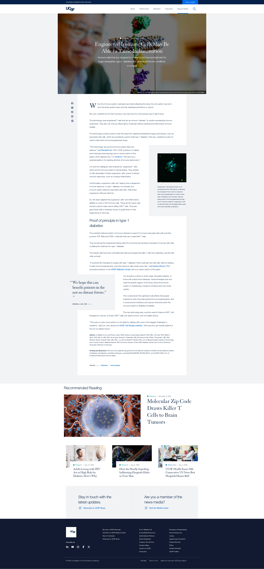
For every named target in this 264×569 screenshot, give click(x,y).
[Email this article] (72, 116)
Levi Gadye (133, 66)
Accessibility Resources (147, 533)
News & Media (182, 9)
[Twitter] (90, 547)
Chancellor (143, 551)
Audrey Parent (159, 266)
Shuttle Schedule (175, 548)
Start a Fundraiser (109, 536)
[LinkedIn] (68, 547)
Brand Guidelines (145, 539)
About (133, 9)
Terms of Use (153, 560)
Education (169, 9)
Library (171, 536)
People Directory (175, 542)
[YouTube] (73, 547)
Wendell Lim (106, 150)
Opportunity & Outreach (177, 539)
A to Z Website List (145, 529)
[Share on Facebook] (72, 103)
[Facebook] (84, 547)
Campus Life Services (146, 542)
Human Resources (175, 533)
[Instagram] (79, 547)
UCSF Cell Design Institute (130, 325)
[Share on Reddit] (72, 112)
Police (171, 545)
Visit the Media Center (158, 508)
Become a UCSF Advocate (112, 529)
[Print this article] (72, 121)
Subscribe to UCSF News (94, 508)
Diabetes (104, 365)
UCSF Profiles (174, 551)
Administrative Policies (146, 536)
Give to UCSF (190, 2)
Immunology (115, 365)
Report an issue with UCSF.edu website (173, 560)
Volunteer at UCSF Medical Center (114, 533)
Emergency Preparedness (178, 529)
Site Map (143, 560)
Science (118, 157)
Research (157, 9)
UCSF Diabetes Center (121, 269)
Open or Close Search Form (194, 9)
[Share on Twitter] (72, 108)
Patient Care (144, 9)
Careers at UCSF (145, 548)
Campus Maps (144, 545)
